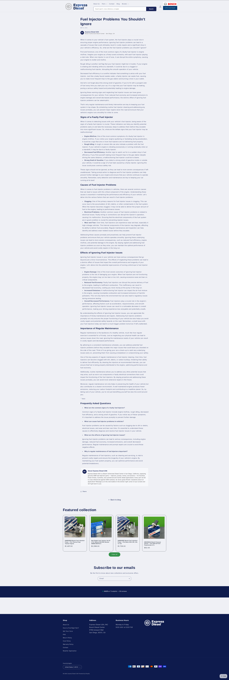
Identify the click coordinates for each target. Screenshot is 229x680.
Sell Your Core (68, 631)
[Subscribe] (129, 578)
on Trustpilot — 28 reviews (114, 591)
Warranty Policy (68, 644)
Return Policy (67, 638)
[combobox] (119, 9)
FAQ (64, 634)
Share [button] (85, 491)
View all (114, 554)
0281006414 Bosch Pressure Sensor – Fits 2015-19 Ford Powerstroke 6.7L (152, 543)
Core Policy (67, 641)
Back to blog (116, 500)
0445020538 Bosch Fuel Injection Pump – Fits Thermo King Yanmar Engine (75, 542)
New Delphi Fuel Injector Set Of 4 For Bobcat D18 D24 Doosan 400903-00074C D (100, 542)
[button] (104, 4)
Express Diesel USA (73, 673)
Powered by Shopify (84, 673)
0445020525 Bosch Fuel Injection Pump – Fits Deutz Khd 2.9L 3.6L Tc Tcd (128, 542)
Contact (65, 647)
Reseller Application (70, 651)
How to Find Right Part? (71, 628)
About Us (66, 624)
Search (151, 9)
